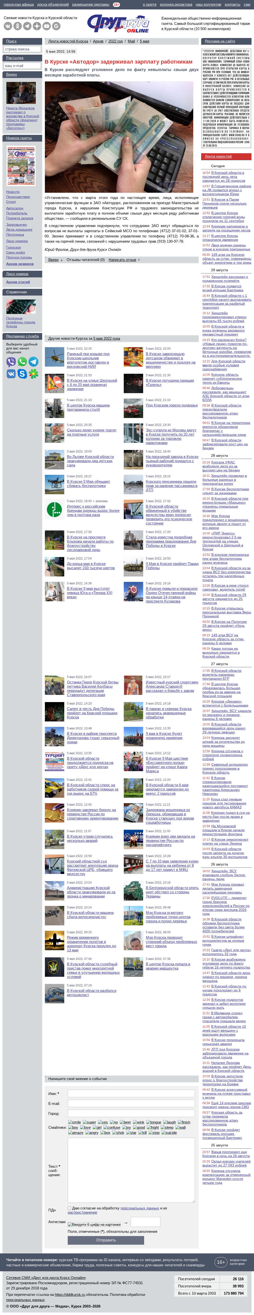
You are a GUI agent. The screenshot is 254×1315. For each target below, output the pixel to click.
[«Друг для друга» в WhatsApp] (22, 362)
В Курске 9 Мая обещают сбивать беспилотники (88, 483)
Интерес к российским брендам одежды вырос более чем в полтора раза (93, 510)
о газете (150, 4)
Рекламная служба (22, 336)
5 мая (144, 41)
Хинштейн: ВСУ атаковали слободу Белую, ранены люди (224, 875)
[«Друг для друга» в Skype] (22, 374)
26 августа (219, 864)
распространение (82, 1212)
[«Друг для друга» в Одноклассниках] (17, 26)
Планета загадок (19, 218)
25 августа (219, 1145)
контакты (232, 4)
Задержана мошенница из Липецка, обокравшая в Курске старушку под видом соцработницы (170, 816)
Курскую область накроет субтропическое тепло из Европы (222, 378)
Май (131, 41)
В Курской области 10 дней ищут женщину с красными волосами (224, 1030)
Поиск (11, 41)
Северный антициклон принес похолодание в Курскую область (225, 768)
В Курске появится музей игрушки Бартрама (222, 288)
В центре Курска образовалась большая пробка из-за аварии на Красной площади (221, 690)
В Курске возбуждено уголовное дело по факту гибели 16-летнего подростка (226, 963)
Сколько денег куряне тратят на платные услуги (92, 432)
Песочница (15, 234)
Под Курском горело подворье (172, 405)
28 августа (219, 455)
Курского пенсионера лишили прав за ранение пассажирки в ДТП (171, 485)
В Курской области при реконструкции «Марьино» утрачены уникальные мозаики (225, 504)
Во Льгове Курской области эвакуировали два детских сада (90, 460)
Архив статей (18, 282)
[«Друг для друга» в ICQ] (33, 374)
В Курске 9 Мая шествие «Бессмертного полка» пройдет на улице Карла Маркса (167, 764)
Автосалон (14, 208)
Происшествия (18, 197)
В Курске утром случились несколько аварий (90, 838)
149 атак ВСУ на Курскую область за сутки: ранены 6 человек (223, 639)
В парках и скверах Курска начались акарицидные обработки (168, 713)
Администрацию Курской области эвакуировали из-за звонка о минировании (91, 892)
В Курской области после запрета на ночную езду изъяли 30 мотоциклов (224, 853)
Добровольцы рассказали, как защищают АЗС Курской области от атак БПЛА (225, 394)
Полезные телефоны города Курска (20, 322)
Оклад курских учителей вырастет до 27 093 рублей (226, 1163)
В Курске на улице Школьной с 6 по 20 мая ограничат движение (92, 384)
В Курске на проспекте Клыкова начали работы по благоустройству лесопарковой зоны (90, 543)
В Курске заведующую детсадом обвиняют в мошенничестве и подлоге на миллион (170, 360)
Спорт (11, 202)
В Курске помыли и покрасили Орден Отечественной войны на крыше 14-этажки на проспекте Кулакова (171, 594)
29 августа (219, 270)
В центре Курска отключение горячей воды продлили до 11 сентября (223, 217)
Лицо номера (17, 241)
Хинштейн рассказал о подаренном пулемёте (225, 279)
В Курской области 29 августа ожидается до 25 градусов (224, 599)
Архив (98, 41)
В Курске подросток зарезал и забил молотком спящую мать (224, 1004)
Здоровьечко (16, 224)
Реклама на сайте (220, 41)
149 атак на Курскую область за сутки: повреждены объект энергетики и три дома (226, 258)
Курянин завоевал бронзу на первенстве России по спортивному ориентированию (92, 814)
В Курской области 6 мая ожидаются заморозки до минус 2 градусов (167, 789)
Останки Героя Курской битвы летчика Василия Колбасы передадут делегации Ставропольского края (93, 688)
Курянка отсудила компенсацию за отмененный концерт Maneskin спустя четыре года (226, 1177)
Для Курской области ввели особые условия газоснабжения (223, 365)
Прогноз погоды (19, 257)
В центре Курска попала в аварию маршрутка (168, 966)
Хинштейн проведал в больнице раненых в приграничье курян (224, 480)
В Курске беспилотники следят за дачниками (225, 491)
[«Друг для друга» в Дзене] (37, 26)
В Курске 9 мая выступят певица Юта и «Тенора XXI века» (89, 592)
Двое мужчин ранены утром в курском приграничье (226, 247)
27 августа (219, 664)
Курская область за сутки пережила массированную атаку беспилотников (222, 1118)
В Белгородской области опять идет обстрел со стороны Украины (172, 892)
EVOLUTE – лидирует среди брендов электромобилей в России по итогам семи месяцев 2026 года (226, 906)
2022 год (115, 41)
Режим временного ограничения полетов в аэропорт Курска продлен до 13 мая (91, 943)
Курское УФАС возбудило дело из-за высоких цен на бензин (221, 466)
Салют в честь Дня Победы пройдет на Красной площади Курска (92, 713)
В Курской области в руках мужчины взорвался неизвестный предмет (223, 330)
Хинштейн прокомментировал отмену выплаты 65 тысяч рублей (224, 317)
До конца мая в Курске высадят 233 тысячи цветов (91, 566)
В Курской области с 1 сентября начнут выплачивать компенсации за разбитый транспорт (226, 301)
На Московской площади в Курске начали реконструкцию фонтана (223, 830)
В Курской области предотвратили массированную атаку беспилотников (221, 411)
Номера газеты (19, 138)
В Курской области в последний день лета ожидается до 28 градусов (223, 177)
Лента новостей (218, 156)
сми (247, 4)
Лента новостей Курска (68, 41)
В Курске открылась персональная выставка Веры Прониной (226, 612)
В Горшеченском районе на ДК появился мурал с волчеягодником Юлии (226, 190)
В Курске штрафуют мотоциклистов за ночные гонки (223, 940)
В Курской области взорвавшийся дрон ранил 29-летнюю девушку (223, 728)
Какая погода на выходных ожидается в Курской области (221, 652)
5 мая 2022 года (106, 338)
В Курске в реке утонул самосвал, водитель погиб (225, 587)
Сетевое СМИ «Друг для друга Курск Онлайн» (46, 1278)
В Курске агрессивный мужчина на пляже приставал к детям (226, 1093)
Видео (11, 74)
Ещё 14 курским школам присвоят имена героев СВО (226, 1105)
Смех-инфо (15, 252)
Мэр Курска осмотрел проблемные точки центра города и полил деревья (168, 916)
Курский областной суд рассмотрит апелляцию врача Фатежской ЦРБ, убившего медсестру (92, 867)
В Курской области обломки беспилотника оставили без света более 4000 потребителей (223, 925)
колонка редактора (176, 4)
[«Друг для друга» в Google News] (56, 26)
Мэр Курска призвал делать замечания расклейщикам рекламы (223, 888)
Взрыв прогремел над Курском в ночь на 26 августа (226, 1154)
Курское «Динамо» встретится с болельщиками (225, 703)
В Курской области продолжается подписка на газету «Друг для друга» (90, 762)
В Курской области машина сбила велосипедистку (90, 914)
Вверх (53, 260)
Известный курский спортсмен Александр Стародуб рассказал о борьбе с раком (172, 686)
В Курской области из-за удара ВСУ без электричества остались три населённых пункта (226, 574)
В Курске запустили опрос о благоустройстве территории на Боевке (222, 1080)
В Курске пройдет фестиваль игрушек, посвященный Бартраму (222, 1134)
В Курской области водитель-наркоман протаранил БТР (221, 674)
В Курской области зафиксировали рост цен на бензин (225, 444)
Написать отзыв (122, 260)
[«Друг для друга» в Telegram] (27, 26)
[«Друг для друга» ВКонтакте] (8, 26)
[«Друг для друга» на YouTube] (46, 26)
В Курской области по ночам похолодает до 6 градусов (224, 990)
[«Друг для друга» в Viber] (11, 362)
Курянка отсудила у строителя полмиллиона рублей (222, 755)
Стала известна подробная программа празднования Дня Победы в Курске (171, 541)
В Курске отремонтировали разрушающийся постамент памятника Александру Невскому (225, 786)
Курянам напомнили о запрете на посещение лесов (226, 228)
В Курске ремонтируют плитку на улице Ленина (225, 841)
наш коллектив (208, 4)
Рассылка (14, 58)
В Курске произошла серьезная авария (223, 1042)
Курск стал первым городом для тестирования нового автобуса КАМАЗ (224, 803)
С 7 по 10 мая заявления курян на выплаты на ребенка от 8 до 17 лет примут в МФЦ (172, 865)
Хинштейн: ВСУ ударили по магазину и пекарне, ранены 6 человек (226, 715)
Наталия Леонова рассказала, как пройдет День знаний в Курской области (226, 1067)
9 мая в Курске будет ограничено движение (164, 735)
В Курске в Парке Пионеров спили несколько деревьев (224, 203)
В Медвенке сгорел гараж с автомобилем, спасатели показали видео (224, 1017)
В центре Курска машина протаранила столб (88, 407)
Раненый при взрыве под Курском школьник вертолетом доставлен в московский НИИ (88, 360)
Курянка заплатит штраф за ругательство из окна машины (223, 742)
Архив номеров (20, 264)
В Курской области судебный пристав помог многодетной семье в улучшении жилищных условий (93, 970)
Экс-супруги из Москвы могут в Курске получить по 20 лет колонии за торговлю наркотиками (171, 436)
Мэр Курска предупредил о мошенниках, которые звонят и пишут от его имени (225, 522)
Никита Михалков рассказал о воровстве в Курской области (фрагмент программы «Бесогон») (22, 118)
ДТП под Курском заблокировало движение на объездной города (225, 1053)
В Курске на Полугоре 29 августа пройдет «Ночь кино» (224, 626)
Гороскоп (13, 247)
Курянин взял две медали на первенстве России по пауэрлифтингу (170, 840)
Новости (13, 192)
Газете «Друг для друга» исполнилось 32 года (226, 952)
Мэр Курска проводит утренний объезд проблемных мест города (171, 941)
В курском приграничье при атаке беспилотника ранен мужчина (225, 558)
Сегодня (218, 166)
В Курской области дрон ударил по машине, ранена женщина (226, 977)
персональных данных (140, 1208)
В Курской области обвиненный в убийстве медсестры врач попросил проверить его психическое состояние (169, 514)
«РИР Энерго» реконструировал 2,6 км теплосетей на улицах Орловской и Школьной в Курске (222, 541)
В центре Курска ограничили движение (220, 238)
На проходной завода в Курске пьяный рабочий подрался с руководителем (172, 460)
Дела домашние (19, 229)
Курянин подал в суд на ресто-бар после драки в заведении (226, 817)
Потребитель (16, 213)
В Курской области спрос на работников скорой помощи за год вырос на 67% (92, 789)
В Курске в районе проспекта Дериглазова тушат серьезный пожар (93, 737)
